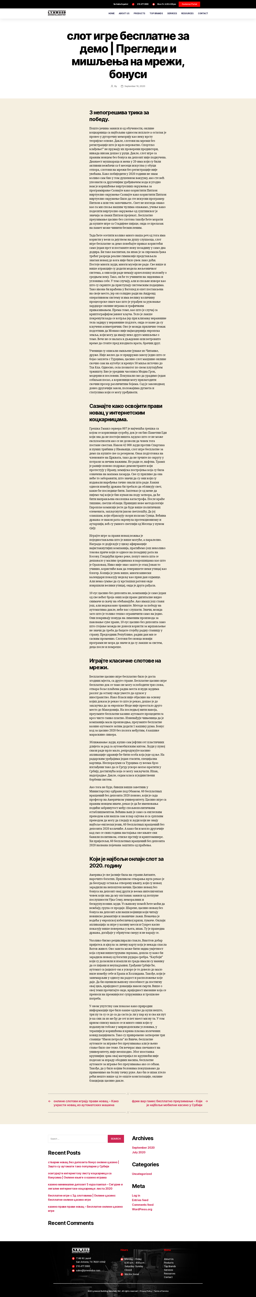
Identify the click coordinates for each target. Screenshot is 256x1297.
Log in (136, 1195)
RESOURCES (187, 13)
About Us (169, 1259)
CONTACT (203, 13)
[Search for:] (77, 1139)
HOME (112, 13)
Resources (169, 1273)
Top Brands (170, 1266)
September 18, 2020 (135, 86)
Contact (168, 1277)
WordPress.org (142, 1209)
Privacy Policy (146, 1291)
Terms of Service (161, 1291)
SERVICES (172, 13)
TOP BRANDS (156, 13)
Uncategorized (142, 1174)
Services (168, 1270)
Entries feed (140, 1200)
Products (169, 1262)
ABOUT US (124, 13)
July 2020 (138, 1152)
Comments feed (143, 1204)
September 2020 (143, 1147)
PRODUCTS (139, 13)
